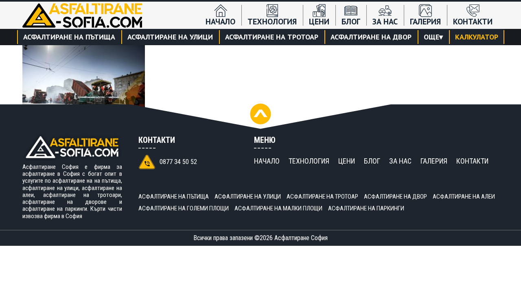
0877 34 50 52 (178, 162)
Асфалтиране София (301, 238)
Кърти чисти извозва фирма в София (72, 212)
